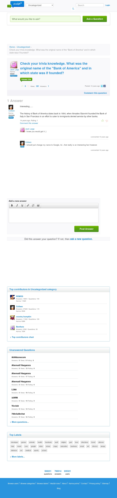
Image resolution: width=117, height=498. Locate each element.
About (64, 483)
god (70, 442)
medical (28, 450)
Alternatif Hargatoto (21, 365)
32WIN (15, 397)
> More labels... (17, 456)
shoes (48, 446)
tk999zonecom (19, 357)
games (23, 442)
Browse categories (28, 483)
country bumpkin (23, 316)
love (76, 442)
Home (12, 46)
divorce (94, 446)
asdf (56, 442)
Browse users (13, 483)
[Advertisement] (59, 37)
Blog (58, 488)
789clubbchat (18, 413)
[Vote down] (28, 86)
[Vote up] (22, 86)
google (33, 446)
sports (36, 450)
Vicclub (15, 405)
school (44, 450)
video (41, 446)
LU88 (14, 389)
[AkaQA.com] (15, 4)
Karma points (74, 483)
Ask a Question (94, 18)
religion (63, 442)
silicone (101, 442)
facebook (48, 442)
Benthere (20, 326)
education (64, 446)
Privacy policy (94, 483)
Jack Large (14, 69)
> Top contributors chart (22, 337)
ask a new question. (81, 239)
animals (32, 442)
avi (21, 450)
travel (93, 442)
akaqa (103, 446)
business (74, 446)
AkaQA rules (55, 483)
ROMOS (19, 296)
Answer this (26, 79)
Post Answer (86, 228)
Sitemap (105, 483)
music (19, 446)
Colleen (12, 110)
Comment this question (95, 92)
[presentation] (12, 206)
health (40, 442)
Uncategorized (23, 46)
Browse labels (42, 483)
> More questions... (19, 421)
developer (14, 442)
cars (26, 446)
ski (88, 446)
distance (14, 450)
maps (55, 446)
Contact (84, 483)
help (12, 446)
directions (84, 442)
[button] (12, 206)
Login (107, 5)
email (82, 446)
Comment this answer (29, 123)
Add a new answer (18, 200)
